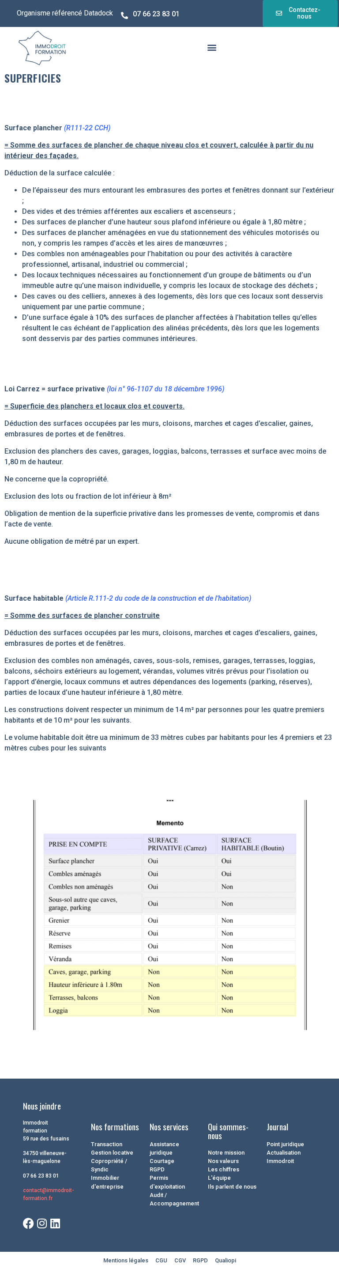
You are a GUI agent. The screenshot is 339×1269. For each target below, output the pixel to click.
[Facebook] (28, 1223)
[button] (212, 47)
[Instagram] (41, 1223)
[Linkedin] (54, 1223)
